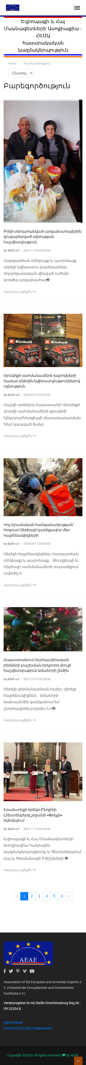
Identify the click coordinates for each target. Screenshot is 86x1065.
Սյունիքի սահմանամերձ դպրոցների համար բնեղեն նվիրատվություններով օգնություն (42, 380)
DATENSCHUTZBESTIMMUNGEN (28, 1028)
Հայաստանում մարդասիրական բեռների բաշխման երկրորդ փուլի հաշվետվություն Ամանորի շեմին (37, 665)
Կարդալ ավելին (18, 292)
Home (12, 63)
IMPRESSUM (13, 1023)
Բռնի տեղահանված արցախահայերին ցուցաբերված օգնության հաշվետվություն (42, 236)
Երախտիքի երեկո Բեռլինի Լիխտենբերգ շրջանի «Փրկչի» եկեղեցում (33, 815)
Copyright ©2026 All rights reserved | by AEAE (43, 1055)
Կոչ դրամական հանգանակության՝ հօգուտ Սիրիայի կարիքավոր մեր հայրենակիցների (39, 530)
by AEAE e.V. (12, 250)
